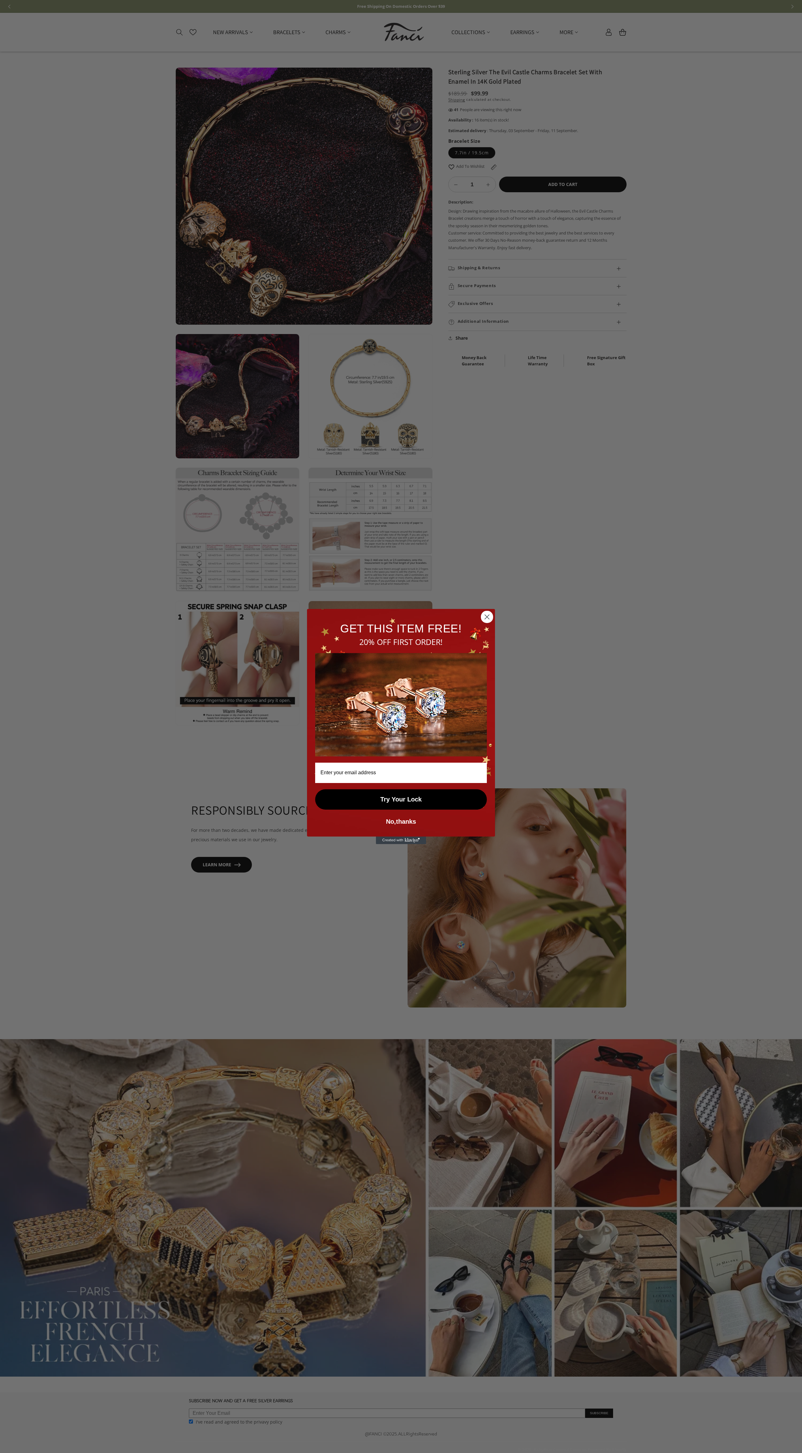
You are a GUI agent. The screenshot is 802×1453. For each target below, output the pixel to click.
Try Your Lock (401, 799)
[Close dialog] (487, 616)
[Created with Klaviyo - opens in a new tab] (401, 840)
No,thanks (401, 821)
